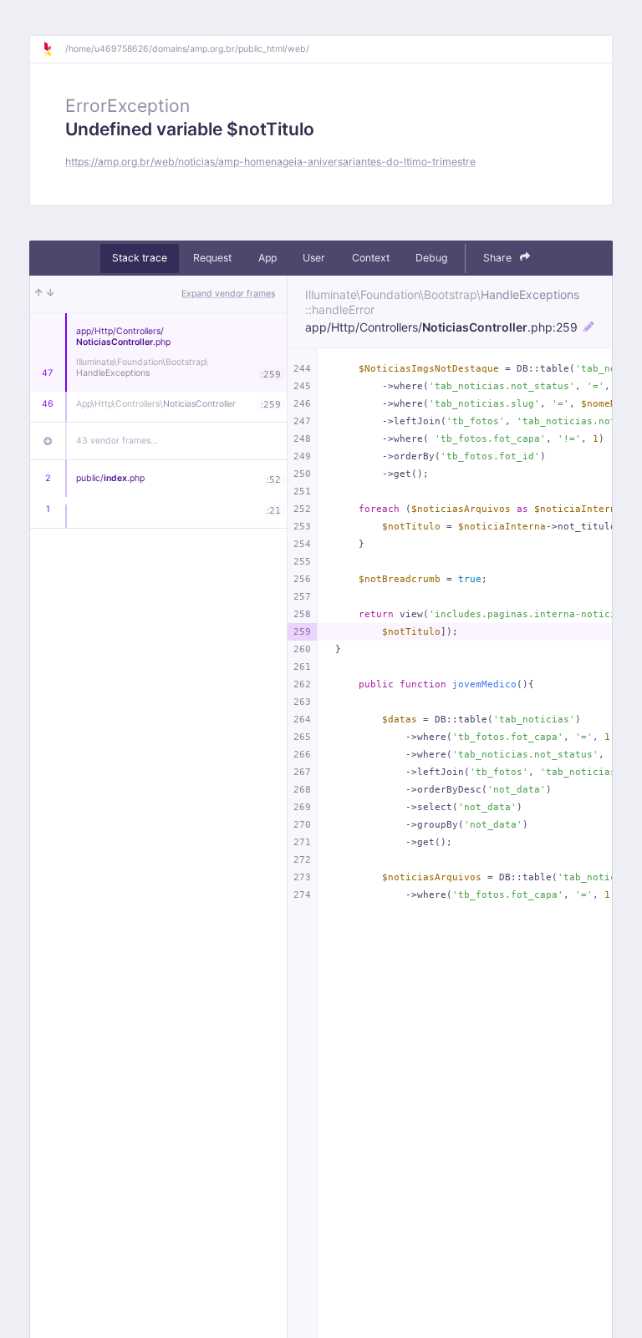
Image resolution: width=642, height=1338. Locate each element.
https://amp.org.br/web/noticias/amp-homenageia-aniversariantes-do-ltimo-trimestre (270, 161)
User (314, 257)
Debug (431, 257)
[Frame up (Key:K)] (38, 294)
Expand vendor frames (228, 293)
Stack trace (139, 257)
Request (212, 257)
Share (498, 257)
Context (371, 257)
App (267, 257)
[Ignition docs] (53, 49)
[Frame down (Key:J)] (50, 294)
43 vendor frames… (117, 440)
